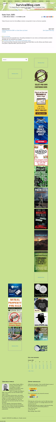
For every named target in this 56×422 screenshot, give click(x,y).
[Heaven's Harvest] (41, 155)
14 (39, 365)
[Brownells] (41, 103)
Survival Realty (6, 36)
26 (32, 368)
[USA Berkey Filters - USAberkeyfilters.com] (15, 334)
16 (47, 365)
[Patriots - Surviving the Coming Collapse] (41, 197)
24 (50, 366)
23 (47, 366)
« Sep (29, 370)
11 (28, 365)
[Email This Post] (43, 16)
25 (28, 368)
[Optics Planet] (41, 348)
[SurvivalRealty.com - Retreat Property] (15, 305)
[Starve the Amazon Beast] (15, 319)
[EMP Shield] (15, 290)
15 (43, 365)
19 (32, 366)
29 (43, 368)
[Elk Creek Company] (41, 79)
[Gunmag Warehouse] (41, 219)
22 (43, 366)
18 (28, 366)
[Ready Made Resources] (41, 176)
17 (50, 365)
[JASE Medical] (41, 334)
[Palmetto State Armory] (41, 130)
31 (50, 368)
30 (47, 368)
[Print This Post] (41, 16)
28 (39, 368)
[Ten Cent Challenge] (41, 290)
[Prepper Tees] (41, 305)
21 (39, 366)
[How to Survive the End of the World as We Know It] (41, 261)
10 (50, 364)
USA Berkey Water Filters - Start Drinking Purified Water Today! (16, 40)
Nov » (32, 370)
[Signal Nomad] (41, 240)
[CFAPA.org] (41, 319)
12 (32, 365)
